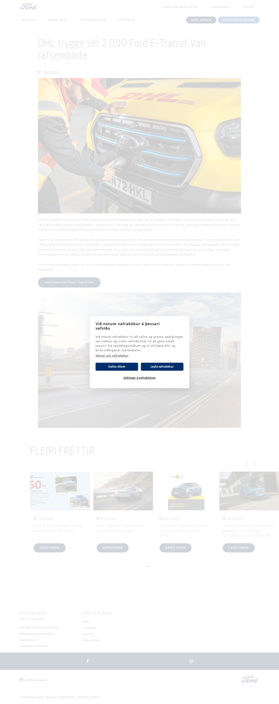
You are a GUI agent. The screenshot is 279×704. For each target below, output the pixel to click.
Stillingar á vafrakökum (139, 378)
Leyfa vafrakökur (162, 366)
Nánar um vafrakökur (112, 355)
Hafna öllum (116, 366)
